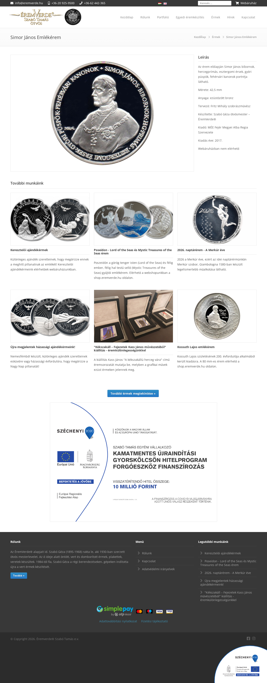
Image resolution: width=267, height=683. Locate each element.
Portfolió (163, 17)
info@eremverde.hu (29, 3)
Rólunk (145, 17)
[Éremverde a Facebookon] (248, 637)
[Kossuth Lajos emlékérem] (217, 316)
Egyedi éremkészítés (190, 17)
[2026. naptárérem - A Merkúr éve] (217, 219)
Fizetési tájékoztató (154, 621)
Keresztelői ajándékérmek (223, 553)
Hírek (230, 17)
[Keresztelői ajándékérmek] (50, 219)
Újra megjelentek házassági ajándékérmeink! (221, 582)
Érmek (215, 17)
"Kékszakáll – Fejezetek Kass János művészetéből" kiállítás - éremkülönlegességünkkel (226, 596)
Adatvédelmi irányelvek (158, 569)
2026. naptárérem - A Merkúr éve (228, 573)
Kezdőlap (126, 17)
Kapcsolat (248, 17)
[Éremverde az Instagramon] (254, 637)
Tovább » (18, 575)
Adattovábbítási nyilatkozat (118, 621)
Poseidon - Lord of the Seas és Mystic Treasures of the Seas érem (228, 563)
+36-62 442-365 (94, 3)
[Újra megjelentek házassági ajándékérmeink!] (50, 316)
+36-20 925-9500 (63, 3)
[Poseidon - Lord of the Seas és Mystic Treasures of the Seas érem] (133, 219)
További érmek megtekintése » (133, 393)
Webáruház (249, 3)
